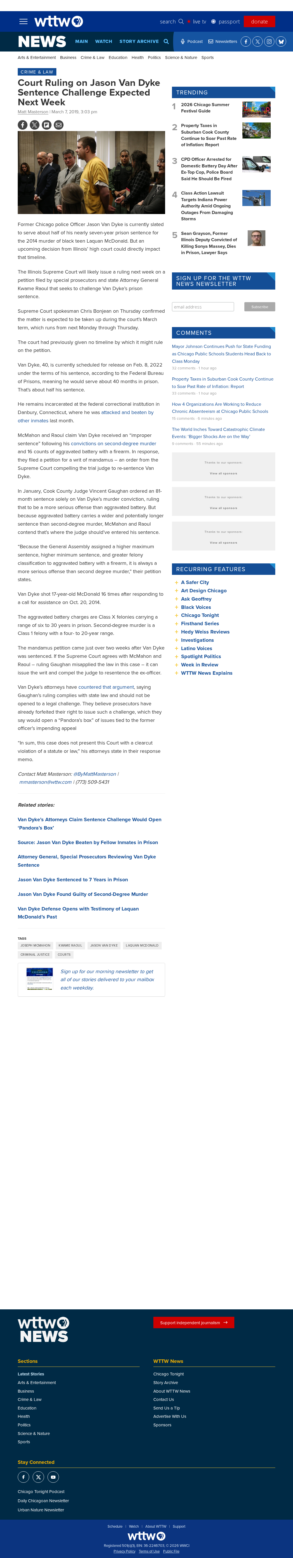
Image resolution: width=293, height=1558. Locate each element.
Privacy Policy (124, 1551)
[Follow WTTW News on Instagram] (269, 41)
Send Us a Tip (166, 1408)
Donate (259, 21)
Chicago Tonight (200, 615)
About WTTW (155, 1526)
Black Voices (196, 607)
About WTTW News (171, 1391)
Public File (171, 1551)
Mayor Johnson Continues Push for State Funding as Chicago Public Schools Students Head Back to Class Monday (221, 353)
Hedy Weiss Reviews (205, 632)
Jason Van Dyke (104, 945)
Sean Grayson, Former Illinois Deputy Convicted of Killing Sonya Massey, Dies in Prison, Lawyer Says (209, 243)
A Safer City (195, 582)
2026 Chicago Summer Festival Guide (205, 107)
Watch (103, 41)
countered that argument (106, 686)
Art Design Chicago (204, 590)
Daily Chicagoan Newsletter (43, 1501)
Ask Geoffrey (196, 599)
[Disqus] (91, 1075)
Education (118, 57)
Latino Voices (196, 648)
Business (68, 57)
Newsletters (226, 41)
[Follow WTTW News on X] (257, 41)
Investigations (197, 640)
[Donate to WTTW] (146, 1536)
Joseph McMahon (35, 945)
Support (179, 1526)
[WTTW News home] (42, 41)
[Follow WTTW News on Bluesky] (281, 41)
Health (138, 57)
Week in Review (199, 664)
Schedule (115, 1526)
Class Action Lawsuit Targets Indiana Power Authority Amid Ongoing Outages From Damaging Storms (207, 206)
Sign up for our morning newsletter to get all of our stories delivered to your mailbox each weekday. (107, 979)
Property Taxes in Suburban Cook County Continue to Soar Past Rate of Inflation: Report (209, 135)
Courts (64, 954)
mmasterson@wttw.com (45, 781)
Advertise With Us (169, 1416)
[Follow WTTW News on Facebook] (246, 41)
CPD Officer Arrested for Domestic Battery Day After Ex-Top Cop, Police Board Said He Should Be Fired (209, 169)
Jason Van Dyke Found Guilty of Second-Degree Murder (83, 894)
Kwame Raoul (70, 945)
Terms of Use (149, 1551)
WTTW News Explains (207, 673)
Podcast (195, 41)
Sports (207, 57)
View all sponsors (223, 473)
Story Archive (139, 41)
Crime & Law (92, 57)
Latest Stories (31, 1374)
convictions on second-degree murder (113, 443)
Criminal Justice (35, 954)
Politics (154, 57)
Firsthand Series (200, 623)
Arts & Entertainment (37, 57)
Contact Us (163, 1399)
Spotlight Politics (201, 656)
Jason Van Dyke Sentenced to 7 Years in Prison (73, 879)
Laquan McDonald (142, 945)
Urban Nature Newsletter (41, 1510)
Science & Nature (181, 57)
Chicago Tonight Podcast (41, 1491)
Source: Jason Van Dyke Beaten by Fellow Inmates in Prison (88, 842)
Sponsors (162, 1425)
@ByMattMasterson (94, 773)
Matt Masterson (33, 111)
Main (81, 41)
